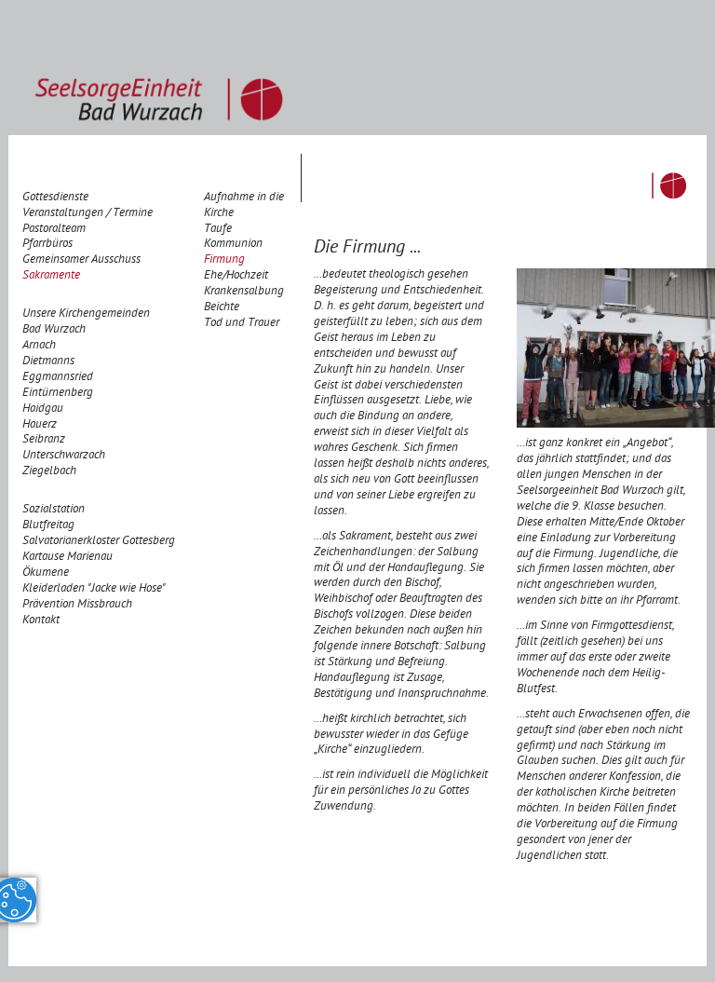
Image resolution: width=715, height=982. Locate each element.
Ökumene (45, 573)
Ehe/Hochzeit (236, 276)
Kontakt (41, 621)
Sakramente (51, 276)
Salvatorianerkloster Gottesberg (98, 542)
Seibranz (43, 440)
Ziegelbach (49, 472)
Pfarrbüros (47, 245)
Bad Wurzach (54, 330)
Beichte (221, 308)
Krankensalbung (244, 292)
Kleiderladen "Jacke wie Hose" (94, 589)
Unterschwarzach (63, 456)
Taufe (218, 230)
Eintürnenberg (57, 394)
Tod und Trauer (241, 324)
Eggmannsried (57, 378)
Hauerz (39, 425)
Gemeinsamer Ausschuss (81, 260)
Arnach (39, 346)
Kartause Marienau (67, 558)
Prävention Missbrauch (77, 605)
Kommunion (233, 245)
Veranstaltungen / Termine (87, 214)
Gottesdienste (55, 198)
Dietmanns (48, 362)
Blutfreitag (48, 526)
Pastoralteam (54, 230)
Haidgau (42, 409)
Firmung (224, 260)
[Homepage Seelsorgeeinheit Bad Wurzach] (158, 68)
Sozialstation (53, 510)
